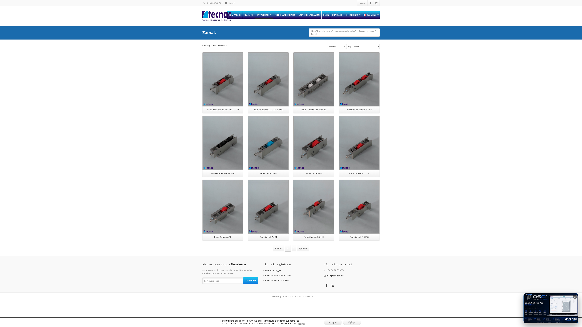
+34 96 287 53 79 (213, 3)
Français (371, 14)
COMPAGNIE (235, 14)
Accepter (333, 322)
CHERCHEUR (352, 14)
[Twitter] (376, 3)
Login (362, 3)
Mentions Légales (274, 270)
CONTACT (337, 14)
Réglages (352, 322)
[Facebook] (371, 3)
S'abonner (251, 280)
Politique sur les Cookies (277, 280)
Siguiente (303, 248)
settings (301, 323)
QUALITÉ (248, 14)
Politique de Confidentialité (278, 275)
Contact (231, 3)
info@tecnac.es (335, 275)
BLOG (326, 14)
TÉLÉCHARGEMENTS (284, 14)
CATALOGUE (262, 14)
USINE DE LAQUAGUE (309, 14)
